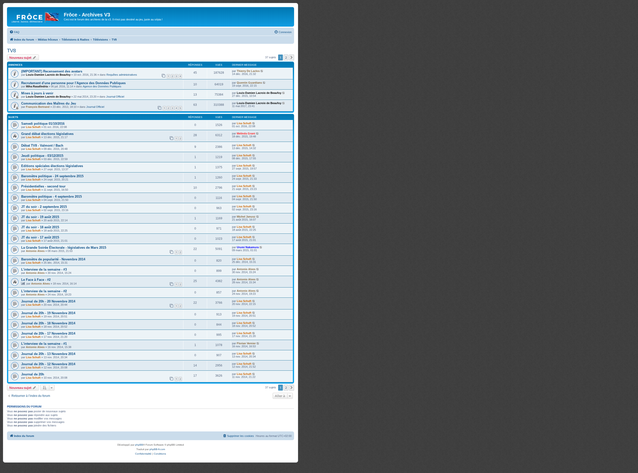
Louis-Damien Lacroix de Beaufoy (48, 74)
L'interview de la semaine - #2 (44, 291)
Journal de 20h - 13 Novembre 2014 (48, 354)
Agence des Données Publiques (102, 86)
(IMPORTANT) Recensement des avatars (51, 71)
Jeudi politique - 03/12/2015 (42, 156)
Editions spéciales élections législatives (52, 166)
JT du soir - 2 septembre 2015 (44, 207)
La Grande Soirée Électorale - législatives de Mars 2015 (63, 247)
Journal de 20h (32, 374)
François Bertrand (38, 106)
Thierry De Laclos (248, 70)
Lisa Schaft (33, 126)
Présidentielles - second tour (43, 186)
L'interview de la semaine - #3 (44, 269)
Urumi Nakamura (248, 247)
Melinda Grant (246, 133)
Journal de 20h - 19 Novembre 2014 (48, 313)
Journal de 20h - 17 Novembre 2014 (48, 333)
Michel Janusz (246, 216)
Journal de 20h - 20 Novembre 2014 (48, 301)
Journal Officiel (115, 96)
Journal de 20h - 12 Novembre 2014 (48, 364)
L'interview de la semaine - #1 (44, 344)
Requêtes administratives (121, 74)
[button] (291, 57)
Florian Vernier (246, 343)
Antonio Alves (35, 250)
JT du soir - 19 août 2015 (40, 217)
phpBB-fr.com (157, 449)
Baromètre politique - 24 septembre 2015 (52, 176)
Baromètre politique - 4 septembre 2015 (51, 196)
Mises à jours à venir (37, 93)
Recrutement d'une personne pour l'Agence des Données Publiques (73, 83)
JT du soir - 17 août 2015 (40, 237)
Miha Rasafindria (37, 86)
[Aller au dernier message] (262, 70)
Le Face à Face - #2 (36, 280)
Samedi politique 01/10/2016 (43, 123)
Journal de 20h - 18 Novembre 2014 (48, 323)
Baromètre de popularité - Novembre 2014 (53, 259)
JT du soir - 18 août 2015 (40, 227)
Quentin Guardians (249, 82)
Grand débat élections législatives (47, 134)
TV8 (11, 50)
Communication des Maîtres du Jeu (48, 103)
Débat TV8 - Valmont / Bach (42, 145)
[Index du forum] (36, 16)
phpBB (139, 444)
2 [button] (286, 57)
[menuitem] (14, 32)
